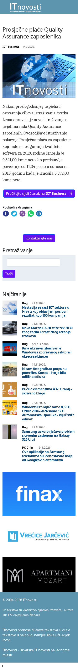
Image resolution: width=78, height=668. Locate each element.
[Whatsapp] (30, 214)
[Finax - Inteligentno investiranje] (39, 493)
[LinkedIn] (39, 214)
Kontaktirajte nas (39, 238)
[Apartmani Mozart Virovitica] (39, 574)
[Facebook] (5, 214)
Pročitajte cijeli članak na (36, 193)
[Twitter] (14, 214)
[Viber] (22, 214)
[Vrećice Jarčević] (39, 536)
